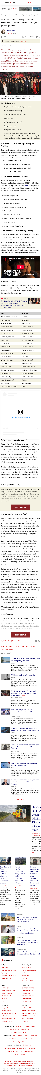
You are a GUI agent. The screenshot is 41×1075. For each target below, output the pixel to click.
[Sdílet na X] (39, 641)
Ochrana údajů (30, 1063)
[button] (20, 83)
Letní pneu (32, 1048)
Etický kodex (21, 1063)
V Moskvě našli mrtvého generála (23, 675)
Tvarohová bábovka (28, 995)
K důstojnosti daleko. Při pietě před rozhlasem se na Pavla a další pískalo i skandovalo (24, 693)
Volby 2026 (5, 967)
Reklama (21, 1061)
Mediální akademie (10, 1063)
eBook (26, 37)
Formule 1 (5, 998)
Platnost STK (25, 1021)
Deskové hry (10, 1051)
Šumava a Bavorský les (9, 1013)
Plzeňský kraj (15, 751)
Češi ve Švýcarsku (7, 1016)
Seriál (27, 646)
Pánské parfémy (20, 1054)
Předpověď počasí (29, 1026)
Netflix (33, 646)
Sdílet (33, 37)
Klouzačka (15, 1038)
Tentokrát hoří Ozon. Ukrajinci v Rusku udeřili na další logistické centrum (5, 874)
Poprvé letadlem (6, 1010)
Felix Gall (24, 978)
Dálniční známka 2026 (28, 1010)
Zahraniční (14, 663)
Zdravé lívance (26, 993)
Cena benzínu (25, 1029)
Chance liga (5, 987)
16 (39, 37)
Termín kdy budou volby (9, 975)
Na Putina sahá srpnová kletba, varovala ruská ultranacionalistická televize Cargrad (25, 781)
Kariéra (27, 1061)
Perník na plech (26, 1001)
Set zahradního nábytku (27, 1038)
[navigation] (2, 2)
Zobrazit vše (20, 507)
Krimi (12, 767)
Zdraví (13, 732)
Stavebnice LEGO (9, 1048)
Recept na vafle (26, 998)
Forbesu (27, 185)
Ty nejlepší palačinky (28, 987)
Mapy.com (19, 1026)
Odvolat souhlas (12, 1065)
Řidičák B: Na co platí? (28, 1016)
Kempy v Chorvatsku (8, 1008)
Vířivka (24, 1042)
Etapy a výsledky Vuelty (29, 970)
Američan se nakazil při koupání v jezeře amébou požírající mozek (25, 659)
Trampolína (33, 1035)
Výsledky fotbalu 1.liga (8, 990)
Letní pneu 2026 (27, 1008)
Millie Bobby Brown (7, 649)
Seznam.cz (30, 2)
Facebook (8, 1061)
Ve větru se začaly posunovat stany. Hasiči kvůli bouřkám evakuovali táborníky (20, 874)
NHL (3, 1001)
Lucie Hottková (10, 30)
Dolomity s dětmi (7, 1021)
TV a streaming (15, 716)
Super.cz (5, 298)
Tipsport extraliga (7, 993)
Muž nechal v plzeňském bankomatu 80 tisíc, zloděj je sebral (24, 764)
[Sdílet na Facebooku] (36, 641)
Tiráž (32, 1061)
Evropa (13, 677)
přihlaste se (23, 41)
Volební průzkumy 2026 (9, 970)
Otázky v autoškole (27, 1018)
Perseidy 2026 (14, 1029)
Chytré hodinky (28, 1051)
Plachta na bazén (23, 1035)
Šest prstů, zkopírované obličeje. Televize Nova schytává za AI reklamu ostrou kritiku (24, 711)
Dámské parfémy (22, 1048)
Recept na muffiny (27, 990)
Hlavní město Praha (16, 697)
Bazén (14, 1035)
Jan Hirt (24, 973)
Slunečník (8, 1038)
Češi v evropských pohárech (19, 1032)
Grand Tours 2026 (27, 981)
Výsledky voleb (6, 973)
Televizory (19, 1051)
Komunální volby (7, 981)
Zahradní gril (17, 1042)
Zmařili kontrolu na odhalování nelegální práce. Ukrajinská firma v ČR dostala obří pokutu (25, 746)
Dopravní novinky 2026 (29, 1013)
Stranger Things (19, 646)
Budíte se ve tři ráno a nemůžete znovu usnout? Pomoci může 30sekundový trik (25, 729)
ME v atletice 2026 (7, 995)
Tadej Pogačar (26, 975)
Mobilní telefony (27, 1045)
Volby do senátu (6, 978)
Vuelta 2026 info (26, 967)
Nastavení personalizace (26, 1065)
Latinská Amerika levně (8, 1018)
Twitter (15, 1061)
